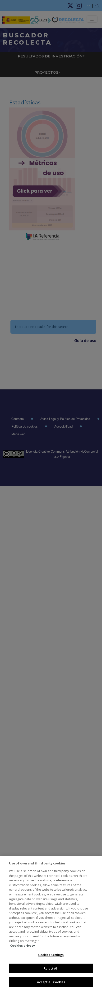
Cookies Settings (51, 955)
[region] (51, 923)
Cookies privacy (22, 945)
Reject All (51, 968)
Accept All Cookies (51, 982)
